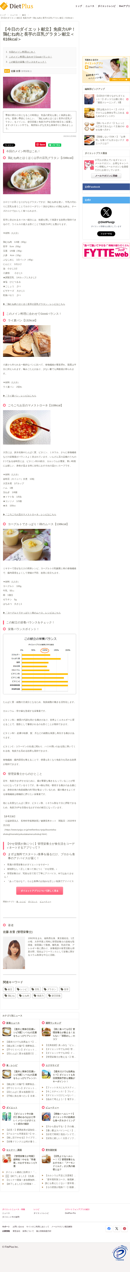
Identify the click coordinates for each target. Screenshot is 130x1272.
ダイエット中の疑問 (10, 1217)
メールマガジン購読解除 (61, 1227)
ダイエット (33, 902)
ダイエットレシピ (107, 6)
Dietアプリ (124, 6)
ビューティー (45, 902)
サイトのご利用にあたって (37, 1227)
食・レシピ (21, 902)
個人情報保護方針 (43, 1231)
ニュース (89, 6)
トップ (78, 6)
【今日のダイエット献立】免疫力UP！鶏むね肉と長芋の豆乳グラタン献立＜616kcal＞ (37, 18)
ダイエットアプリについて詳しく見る (39, 890)
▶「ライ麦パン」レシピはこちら (19, 395)
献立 (24, 15)
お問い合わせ (18, 1227)
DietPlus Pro (70, 1213)
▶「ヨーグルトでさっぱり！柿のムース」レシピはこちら (32, 613)
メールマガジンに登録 (106, 175)
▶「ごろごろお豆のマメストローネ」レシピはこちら (29, 514)
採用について (28, 1231)
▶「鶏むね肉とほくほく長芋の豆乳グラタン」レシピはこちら (34, 304)
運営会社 (16, 1231)
